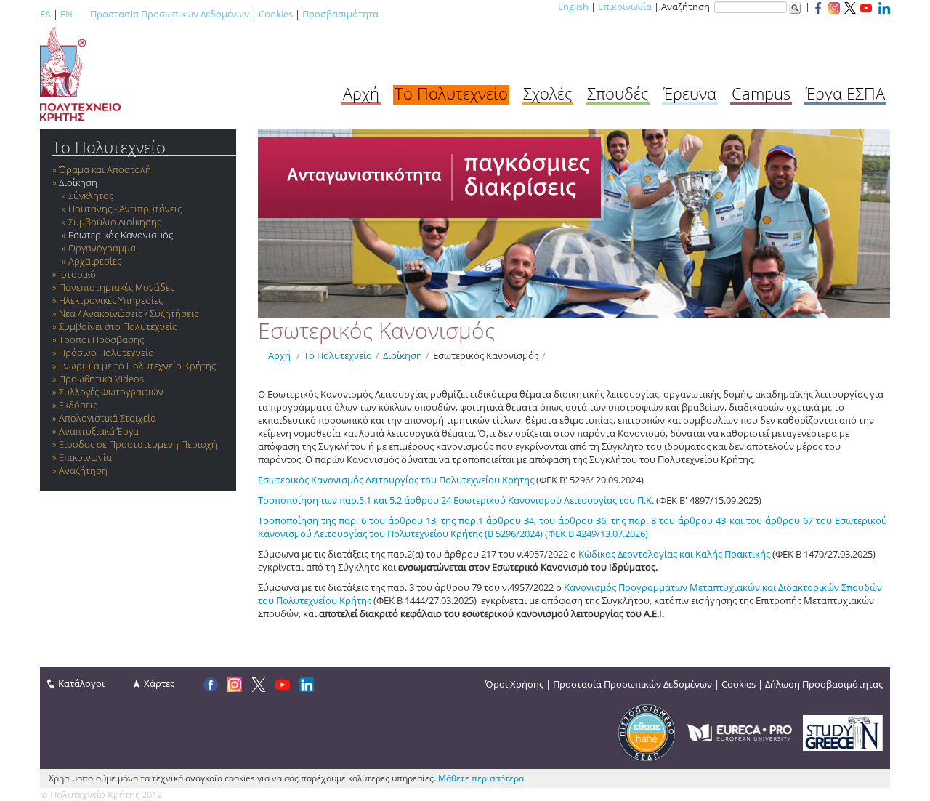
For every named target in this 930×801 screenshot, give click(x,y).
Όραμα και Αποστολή (105, 169)
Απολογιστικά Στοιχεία (107, 417)
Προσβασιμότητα (340, 13)
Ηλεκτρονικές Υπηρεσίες (111, 300)
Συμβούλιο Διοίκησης (114, 221)
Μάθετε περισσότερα (481, 778)
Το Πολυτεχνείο (451, 93)
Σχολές (547, 93)
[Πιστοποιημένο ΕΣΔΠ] (647, 731)
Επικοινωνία (625, 6)
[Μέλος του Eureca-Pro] (739, 731)
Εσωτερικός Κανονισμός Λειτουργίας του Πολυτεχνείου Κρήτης (396, 479)
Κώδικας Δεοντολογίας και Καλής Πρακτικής (674, 553)
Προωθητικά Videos (101, 378)
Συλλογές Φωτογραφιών (111, 391)
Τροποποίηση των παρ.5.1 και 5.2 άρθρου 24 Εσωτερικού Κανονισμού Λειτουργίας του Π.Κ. (457, 500)
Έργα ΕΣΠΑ (845, 93)
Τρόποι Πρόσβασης (101, 339)
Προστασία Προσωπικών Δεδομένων (169, 13)
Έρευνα (689, 93)
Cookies (276, 13)
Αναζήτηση (83, 470)
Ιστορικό (77, 274)
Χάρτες (159, 683)
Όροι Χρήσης (514, 684)
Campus (761, 93)
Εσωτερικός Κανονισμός (120, 234)
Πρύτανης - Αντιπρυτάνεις (125, 208)
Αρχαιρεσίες (94, 260)
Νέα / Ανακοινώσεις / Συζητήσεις (128, 313)
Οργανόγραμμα (102, 247)
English (573, 6)
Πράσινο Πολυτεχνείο (106, 352)
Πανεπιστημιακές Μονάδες (116, 287)
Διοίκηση (78, 182)
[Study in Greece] (843, 731)
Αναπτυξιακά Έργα (99, 431)
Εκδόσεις (78, 404)
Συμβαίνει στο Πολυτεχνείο (118, 326)
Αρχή (361, 93)
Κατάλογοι (81, 683)
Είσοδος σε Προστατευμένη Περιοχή (138, 444)
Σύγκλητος (90, 195)
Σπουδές (617, 93)
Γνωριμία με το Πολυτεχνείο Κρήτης (137, 365)
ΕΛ (45, 13)
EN (66, 13)
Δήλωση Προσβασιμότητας (824, 684)
